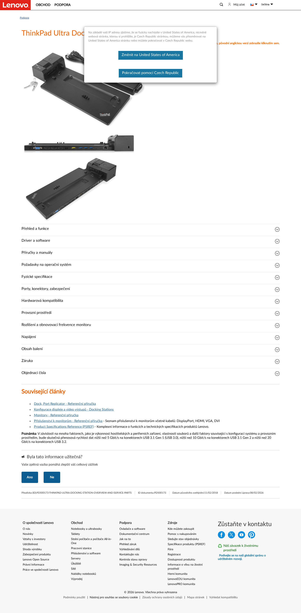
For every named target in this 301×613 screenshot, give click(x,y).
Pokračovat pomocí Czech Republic (150, 73)
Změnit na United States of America (151, 55)
